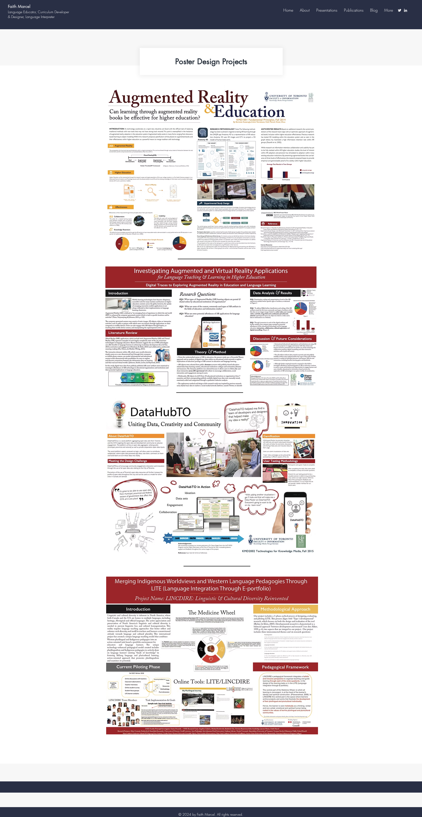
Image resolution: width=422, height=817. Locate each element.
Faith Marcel (19, 6)
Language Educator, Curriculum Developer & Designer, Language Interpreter (38, 14)
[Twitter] (399, 10)
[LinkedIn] (405, 10)
